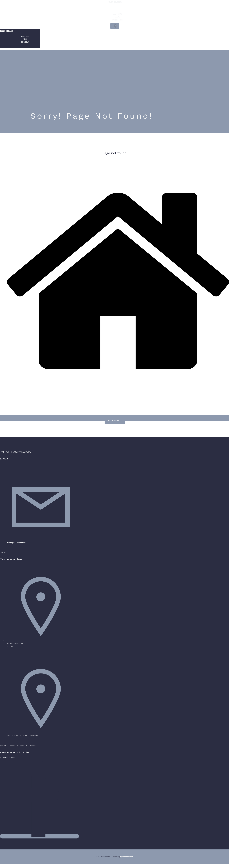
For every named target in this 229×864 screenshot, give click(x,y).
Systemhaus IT (126, 857)
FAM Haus (117, 14)
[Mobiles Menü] (114, 26)
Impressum (117, 20)
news (117, 16)
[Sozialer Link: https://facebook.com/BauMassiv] (40, 836)
